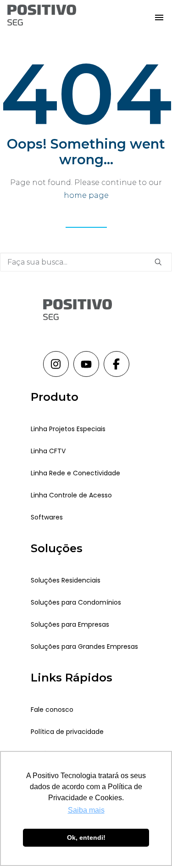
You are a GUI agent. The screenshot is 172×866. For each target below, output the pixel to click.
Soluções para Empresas (70, 624)
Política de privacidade (67, 731)
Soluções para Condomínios (76, 602)
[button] (159, 16)
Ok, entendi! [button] (86, 837)
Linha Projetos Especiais (68, 428)
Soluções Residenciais (65, 580)
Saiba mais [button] (86, 810)
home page (86, 195)
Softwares (47, 517)
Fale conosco (52, 709)
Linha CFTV (48, 451)
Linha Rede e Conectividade (75, 473)
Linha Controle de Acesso (71, 495)
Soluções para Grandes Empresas (84, 646)
